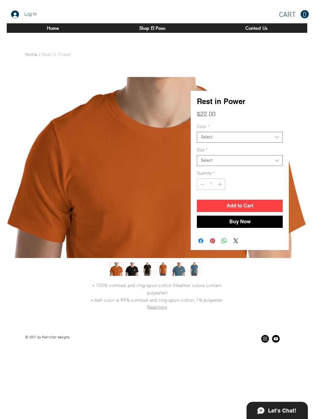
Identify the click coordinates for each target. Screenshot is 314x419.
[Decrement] (201, 184)
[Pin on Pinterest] (212, 240)
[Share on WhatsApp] (224, 240)
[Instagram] (265, 339)
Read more (157, 307)
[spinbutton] (210, 184)
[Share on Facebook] (201, 240)
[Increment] (220, 184)
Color (203, 126)
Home (31, 55)
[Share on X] (235, 240)
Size (202, 150)
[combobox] (240, 137)
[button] (294, 14)
